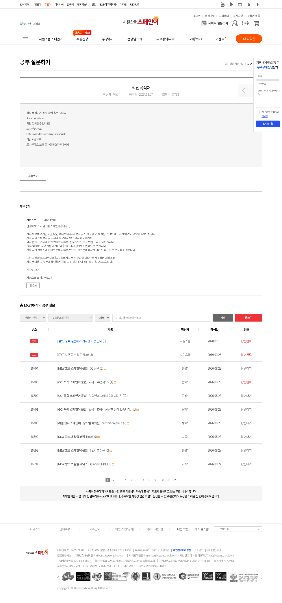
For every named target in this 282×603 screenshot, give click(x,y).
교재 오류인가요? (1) (85, 382)
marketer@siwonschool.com (161, 555)
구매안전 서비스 (215, 550)
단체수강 (64, 529)
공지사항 (238, 16)
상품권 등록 (253, 16)
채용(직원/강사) (124, 529)
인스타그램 (240, 4)
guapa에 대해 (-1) (84, 464)
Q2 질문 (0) (80, 368)
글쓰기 (248, 317)
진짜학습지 (82, 4)
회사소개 (35, 529)
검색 (222, 318)
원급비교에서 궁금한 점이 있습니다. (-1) (96, 409)
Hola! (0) (77, 436)
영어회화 (24, 4)
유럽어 (48, 4)
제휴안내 (94, 529)
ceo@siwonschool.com (221, 555)
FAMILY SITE (224, 529)
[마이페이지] (235, 23)
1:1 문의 (199, 550)
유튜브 (222, 4)
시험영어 (36, 4)
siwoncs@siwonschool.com (110, 555)
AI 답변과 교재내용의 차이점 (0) (92, 395)
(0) (81, 341)
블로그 (249, 4)
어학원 (123, 4)
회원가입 (210, 16)
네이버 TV (231, 4)
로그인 (196, 16)
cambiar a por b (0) (92, 423)
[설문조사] (214, 23)
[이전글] (244, 90)
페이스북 (257, 4)
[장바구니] (256, 23)
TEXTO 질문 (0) (83, 450)
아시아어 (59, 4)
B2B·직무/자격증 (108, 4)
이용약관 (164, 550)
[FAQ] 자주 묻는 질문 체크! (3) (75, 354)
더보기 (264, 116)
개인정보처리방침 (182, 550)
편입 (94, 4)
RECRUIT (134, 4)
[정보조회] (150, 560)
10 (161, 480)
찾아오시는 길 (154, 529)
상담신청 (268, 124)
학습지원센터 (237, 64)
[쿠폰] (245, 23)
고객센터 (224, 16)
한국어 (70, 4)
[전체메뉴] (25, 38)
